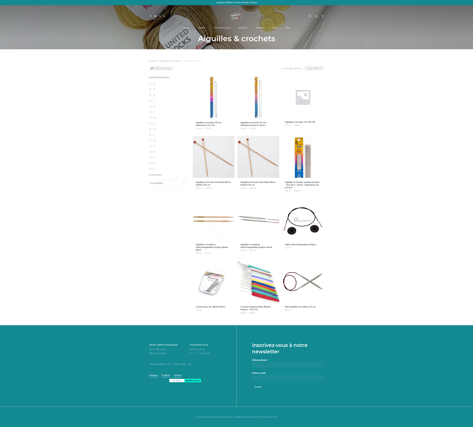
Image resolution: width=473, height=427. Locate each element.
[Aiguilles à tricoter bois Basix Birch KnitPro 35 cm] (258, 157)
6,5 (154, 151)
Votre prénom (259, 360)
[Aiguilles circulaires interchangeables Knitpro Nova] (258, 219)
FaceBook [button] (165, 375)
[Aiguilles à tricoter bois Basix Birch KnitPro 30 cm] (214, 157)
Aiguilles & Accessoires (169, 61)
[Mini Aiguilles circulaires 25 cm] (303, 281)
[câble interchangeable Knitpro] (303, 219)
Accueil (152, 61)
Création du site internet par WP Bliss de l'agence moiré (256, 417)
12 (154, 89)
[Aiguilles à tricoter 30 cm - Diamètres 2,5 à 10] (214, 97)
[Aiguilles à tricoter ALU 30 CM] (303, 97)
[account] (316, 16)
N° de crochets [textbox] (156, 183)
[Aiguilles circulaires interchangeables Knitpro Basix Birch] (214, 219)
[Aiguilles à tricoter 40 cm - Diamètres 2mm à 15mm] (258, 97)
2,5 (154, 106)
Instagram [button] (153, 375)
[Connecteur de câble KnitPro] (214, 281)
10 (154, 83)
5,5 (154, 140)
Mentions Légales (225, 417)
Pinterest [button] (177, 375)
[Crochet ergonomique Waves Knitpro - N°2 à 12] (258, 281)
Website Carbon (192, 380)
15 (154, 95)
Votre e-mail (259, 373)
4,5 (154, 129)
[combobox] (314, 68)
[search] (309, 16)
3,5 (154, 117)
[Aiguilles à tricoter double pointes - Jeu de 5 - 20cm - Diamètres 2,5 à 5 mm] (303, 157)
